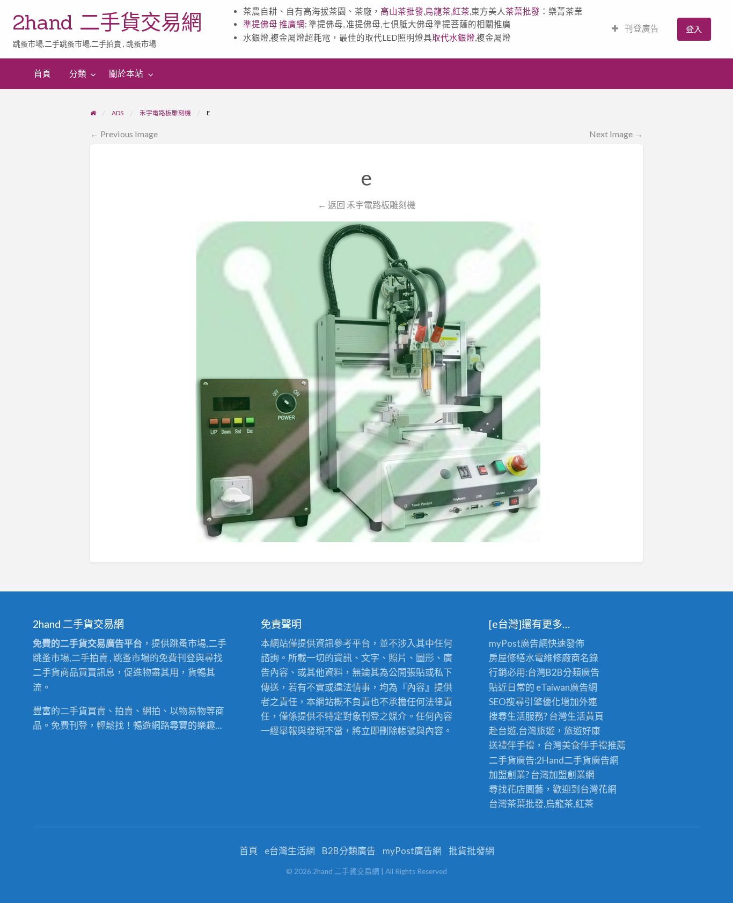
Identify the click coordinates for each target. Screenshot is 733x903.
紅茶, (461, 11)
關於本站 (126, 73)
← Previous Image (124, 134)
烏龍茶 (438, 11)
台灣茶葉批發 (516, 803)
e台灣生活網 (290, 850)
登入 (694, 29)
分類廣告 (581, 672)
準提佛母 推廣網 (274, 24)
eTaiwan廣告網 (566, 687)
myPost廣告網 (518, 643)
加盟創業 (567, 774)
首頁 (42, 73)
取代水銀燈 (453, 37)
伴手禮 (593, 745)
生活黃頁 (585, 716)
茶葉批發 (522, 11)
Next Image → (616, 134)
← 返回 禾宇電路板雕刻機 (366, 204)
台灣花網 (598, 789)
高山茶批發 (401, 11)
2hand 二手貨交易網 (107, 22)
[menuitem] (635, 29)
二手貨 (577, 760)
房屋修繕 (507, 657)
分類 (77, 73)
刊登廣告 (641, 28)
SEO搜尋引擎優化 (525, 701)
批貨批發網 (471, 850)
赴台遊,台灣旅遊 (522, 730)
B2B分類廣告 (349, 850)
